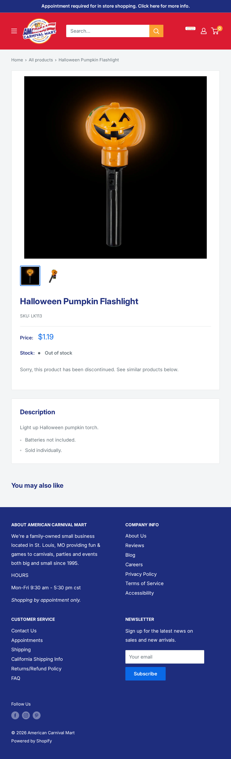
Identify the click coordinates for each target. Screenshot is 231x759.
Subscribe (145, 674)
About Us (135, 536)
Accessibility (139, 593)
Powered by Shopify (31, 741)
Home (17, 59)
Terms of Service (144, 583)
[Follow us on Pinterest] (37, 715)
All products (41, 59)
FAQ (15, 678)
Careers (134, 564)
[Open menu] (14, 31)
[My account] (203, 31)
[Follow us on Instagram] (26, 715)
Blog (130, 555)
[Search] (156, 31)
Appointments (27, 640)
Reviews (134, 545)
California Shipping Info (37, 659)
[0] (215, 31)
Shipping (21, 649)
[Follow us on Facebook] (15, 715)
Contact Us (24, 630)
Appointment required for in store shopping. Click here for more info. (115, 6)
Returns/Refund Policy (36, 668)
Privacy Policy (141, 574)
